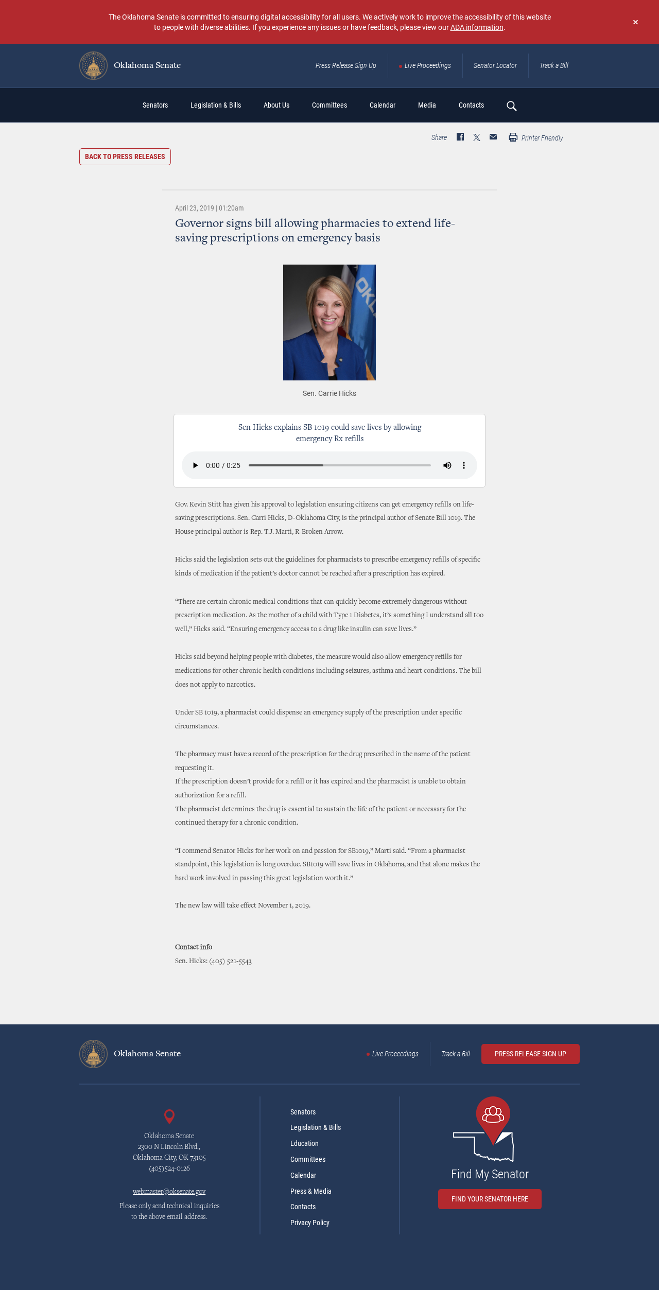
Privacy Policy (310, 1222)
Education (304, 1143)
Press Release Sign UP (530, 1054)
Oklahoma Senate (146, 66)
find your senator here (490, 1199)
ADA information (477, 27)
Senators (303, 1112)
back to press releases (125, 156)
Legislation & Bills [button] (215, 105)
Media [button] (427, 105)
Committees (307, 1159)
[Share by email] (493, 138)
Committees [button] (329, 105)
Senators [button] (155, 105)
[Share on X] (477, 138)
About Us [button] (276, 105)
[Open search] (511, 105)
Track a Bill (554, 65)
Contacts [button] (471, 105)
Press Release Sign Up (346, 65)
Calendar (303, 1175)
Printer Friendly (541, 138)
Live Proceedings (428, 65)
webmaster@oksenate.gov (169, 1192)
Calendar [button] (382, 105)
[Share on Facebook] (460, 138)
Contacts (303, 1206)
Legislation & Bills (315, 1127)
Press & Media (311, 1191)
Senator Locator (495, 65)
